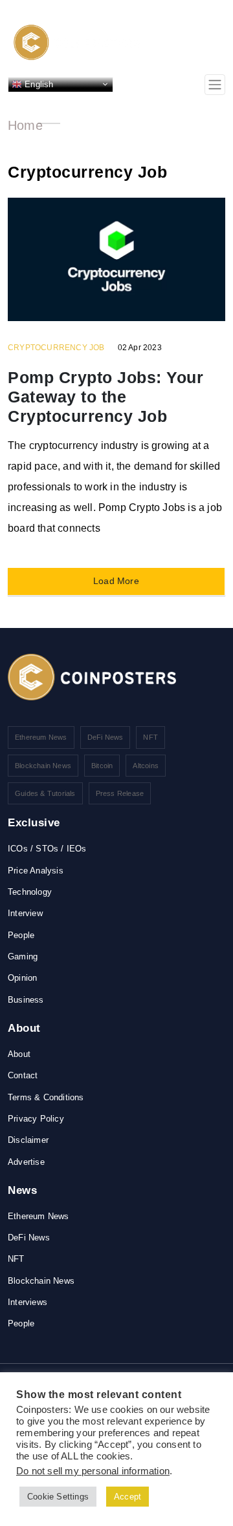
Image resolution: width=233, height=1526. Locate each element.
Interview (25, 913)
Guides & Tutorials (45, 793)
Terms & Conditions (46, 1097)
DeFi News (105, 737)
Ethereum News (41, 737)
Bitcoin (102, 765)
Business (26, 1000)
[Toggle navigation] (215, 84)
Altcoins (146, 765)
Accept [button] (127, 1496)
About (19, 1054)
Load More (116, 581)
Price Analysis (35, 870)
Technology (30, 892)
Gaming (23, 956)
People (21, 935)
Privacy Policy (36, 1119)
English (38, 84)
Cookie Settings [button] (58, 1496)
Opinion (22, 978)
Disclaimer (28, 1140)
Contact (23, 1075)
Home (25, 125)
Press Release (120, 793)
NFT (150, 737)
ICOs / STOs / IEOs (47, 848)
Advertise (26, 1162)
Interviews (27, 1302)
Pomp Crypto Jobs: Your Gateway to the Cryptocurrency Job (105, 396)
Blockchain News (43, 765)
